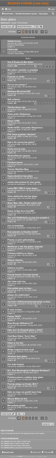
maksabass (21, 184)
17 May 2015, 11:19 (30, 394)
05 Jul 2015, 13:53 (34, 345)
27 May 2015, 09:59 (30, 379)
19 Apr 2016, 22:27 (34, 228)
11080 (19, 136)
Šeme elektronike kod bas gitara (22, 196)
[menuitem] (8, 9)
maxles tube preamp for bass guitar (23, 182)
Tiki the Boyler (22, 23)
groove (19, 372)
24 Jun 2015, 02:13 (33, 358)
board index (21, 116)
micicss (19, 164)
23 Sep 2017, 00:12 (30, 109)
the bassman (21, 325)
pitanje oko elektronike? (18, 295)
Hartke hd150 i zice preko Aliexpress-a (25, 127)
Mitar (18, 144)
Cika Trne (20, 358)
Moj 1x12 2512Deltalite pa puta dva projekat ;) (28, 218)
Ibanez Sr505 (13, 121)
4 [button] (33, 31)
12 (53, 306)
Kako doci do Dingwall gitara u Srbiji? (25, 330)
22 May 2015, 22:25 (30, 386)
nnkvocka (20, 277)
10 (47, 306)
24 (53, 104)
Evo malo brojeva (15, 364)
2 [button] (26, 31)
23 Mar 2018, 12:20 (29, 72)
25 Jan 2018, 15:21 (29, 87)
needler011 (21, 366)
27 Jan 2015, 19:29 (31, 43)
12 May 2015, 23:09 (30, 407)
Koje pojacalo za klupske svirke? (22, 232)
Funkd (19, 401)
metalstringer (21, 64)
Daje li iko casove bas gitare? (21, 142)
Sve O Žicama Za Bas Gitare (20, 62)
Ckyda (19, 297)
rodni (18, 72)
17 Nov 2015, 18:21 (30, 283)
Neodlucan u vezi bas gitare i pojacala (25, 246)
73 (53, 67)
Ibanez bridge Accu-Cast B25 (20, 211)
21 (44, 104)
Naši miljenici (13, 99)
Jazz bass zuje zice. (16, 281)
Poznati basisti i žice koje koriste (22, 275)
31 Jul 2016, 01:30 (29, 198)
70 (44, 67)
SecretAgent (21, 345)
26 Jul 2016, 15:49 (33, 205)
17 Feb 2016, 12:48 (34, 242)
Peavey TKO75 (14, 316)
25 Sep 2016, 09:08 (33, 190)
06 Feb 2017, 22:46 (30, 158)
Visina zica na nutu (16, 149)
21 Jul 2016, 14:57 (29, 213)
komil (19, 213)
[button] (19, 31)
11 (50, 306)
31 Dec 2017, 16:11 (33, 93)
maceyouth (21, 205)
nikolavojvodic (22, 332)
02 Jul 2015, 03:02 (31, 352)
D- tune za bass (14, 310)
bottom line (21, 190)
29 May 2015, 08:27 (31, 372)
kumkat (19, 43)
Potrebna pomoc (15, 162)
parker (19, 220)
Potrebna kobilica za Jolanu (20, 253)
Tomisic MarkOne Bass (18, 169)
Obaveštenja (19, 45)
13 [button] (42, 31)
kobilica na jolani (15, 268)
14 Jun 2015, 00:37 (33, 366)
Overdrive (20, 93)
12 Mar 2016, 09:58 (33, 234)
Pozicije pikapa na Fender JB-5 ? (22, 384)
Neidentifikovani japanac (18, 156)
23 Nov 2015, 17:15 (33, 277)
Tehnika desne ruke (16, 107)
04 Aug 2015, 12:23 (29, 338)
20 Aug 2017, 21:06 (34, 116)
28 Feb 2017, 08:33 (29, 144)
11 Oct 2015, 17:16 (30, 297)
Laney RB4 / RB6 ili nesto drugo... (23, 188)
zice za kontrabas (15, 226)
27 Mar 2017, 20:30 (29, 130)
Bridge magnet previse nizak (20, 349)
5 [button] (36, 31)
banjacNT (20, 312)
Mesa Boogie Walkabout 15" (20, 323)
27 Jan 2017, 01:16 (32, 171)
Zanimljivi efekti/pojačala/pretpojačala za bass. (29, 302)
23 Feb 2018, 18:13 (30, 79)
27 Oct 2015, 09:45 (29, 290)
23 (50, 104)
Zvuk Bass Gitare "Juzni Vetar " (21, 336)
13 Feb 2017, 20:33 (29, 151)
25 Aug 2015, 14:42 (30, 318)
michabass (21, 242)
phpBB (20, 456)
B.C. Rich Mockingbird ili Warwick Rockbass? (28, 370)
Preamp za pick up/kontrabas (20, 240)
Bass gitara (8, 19)
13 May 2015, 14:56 (30, 401)
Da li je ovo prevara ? (17, 85)
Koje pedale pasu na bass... (20, 288)
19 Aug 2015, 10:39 (35, 325)
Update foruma (14, 41)
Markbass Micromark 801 (18, 91)
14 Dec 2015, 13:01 (30, 270)
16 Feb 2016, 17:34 (32, 249)
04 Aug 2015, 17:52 (36, 332)
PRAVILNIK (12, 50)
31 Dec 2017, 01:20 (29, 101)
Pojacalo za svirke (15, 77)
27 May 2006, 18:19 (31, 52)
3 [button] (29, 31)
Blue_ (19, 318)
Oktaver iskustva (15, 260)
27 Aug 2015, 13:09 (33, 312)
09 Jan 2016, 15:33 (30, 255)
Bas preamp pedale (16, 405)
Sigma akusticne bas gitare (20, 176)
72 (50, 67)
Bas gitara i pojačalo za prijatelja (22, 70)
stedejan (20, 249)
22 (47, 104)
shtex (19, 255)
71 (47, 67)
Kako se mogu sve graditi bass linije (24, 392)
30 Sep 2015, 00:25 (34, 304)
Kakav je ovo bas (15, 343)
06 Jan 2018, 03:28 (35, 64)
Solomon (20, 352)
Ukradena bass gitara (17, 356)
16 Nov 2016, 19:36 (34, 184)
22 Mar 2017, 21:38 (30, 136)
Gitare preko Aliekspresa (18, 114)
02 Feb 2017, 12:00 (31, 164)
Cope (19, 79)
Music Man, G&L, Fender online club (24, 203)
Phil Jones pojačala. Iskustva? (21, 134)
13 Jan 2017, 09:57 (31, 178)
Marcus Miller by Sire (17, 399)
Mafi (18, 130)
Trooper (14, 23)
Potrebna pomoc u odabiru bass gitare (25, 377)
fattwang (20, 171)
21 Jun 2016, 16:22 (30, 220)
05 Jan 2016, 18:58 (29, 262)
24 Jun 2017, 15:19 (29, 123)
